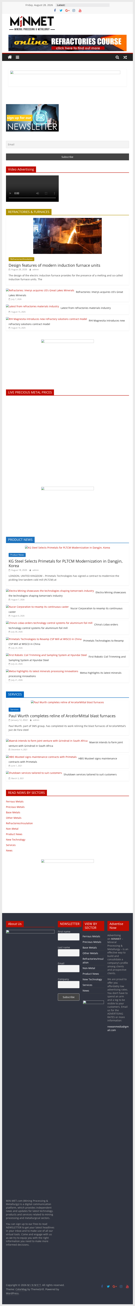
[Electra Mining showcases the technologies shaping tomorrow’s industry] (50, 590)
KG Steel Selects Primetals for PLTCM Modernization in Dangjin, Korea (66, 563)
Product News (17, 554)
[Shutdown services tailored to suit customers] (34, 773)
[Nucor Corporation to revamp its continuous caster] (37, 606)
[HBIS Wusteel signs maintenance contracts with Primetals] (41, 757)
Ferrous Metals (15, 801)
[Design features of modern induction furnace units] (67, 219)
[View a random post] (125, 57)
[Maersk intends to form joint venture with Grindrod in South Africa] (47, 740)
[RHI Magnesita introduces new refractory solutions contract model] (46, 319)
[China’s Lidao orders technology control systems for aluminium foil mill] (49, 623)
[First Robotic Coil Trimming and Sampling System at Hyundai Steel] (46, 655)
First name (64, 931)
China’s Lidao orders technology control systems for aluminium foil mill (63, 626)
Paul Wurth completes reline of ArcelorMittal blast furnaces (62, 715)
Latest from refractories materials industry (86, 308)
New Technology (15, 839)
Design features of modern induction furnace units (54, 265)
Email (61, 963)
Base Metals (13, 812)
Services (14, 709)
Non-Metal (12, 828)
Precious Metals (15, 807)
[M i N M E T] (10, 57)
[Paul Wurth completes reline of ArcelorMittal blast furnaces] (67, 702)
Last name (64, 947)
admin (36, 269)
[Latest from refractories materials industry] (32, 306)
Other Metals (13, 817)
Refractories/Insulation (21, 259)
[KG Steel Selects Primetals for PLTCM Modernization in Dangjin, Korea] (67, 547)
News (9, 850)
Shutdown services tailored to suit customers (90, 774)
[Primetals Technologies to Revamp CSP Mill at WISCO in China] (44, 639)
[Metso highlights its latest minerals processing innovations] (42, 671)
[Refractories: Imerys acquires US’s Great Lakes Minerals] (40, 290)
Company (63, 979)
